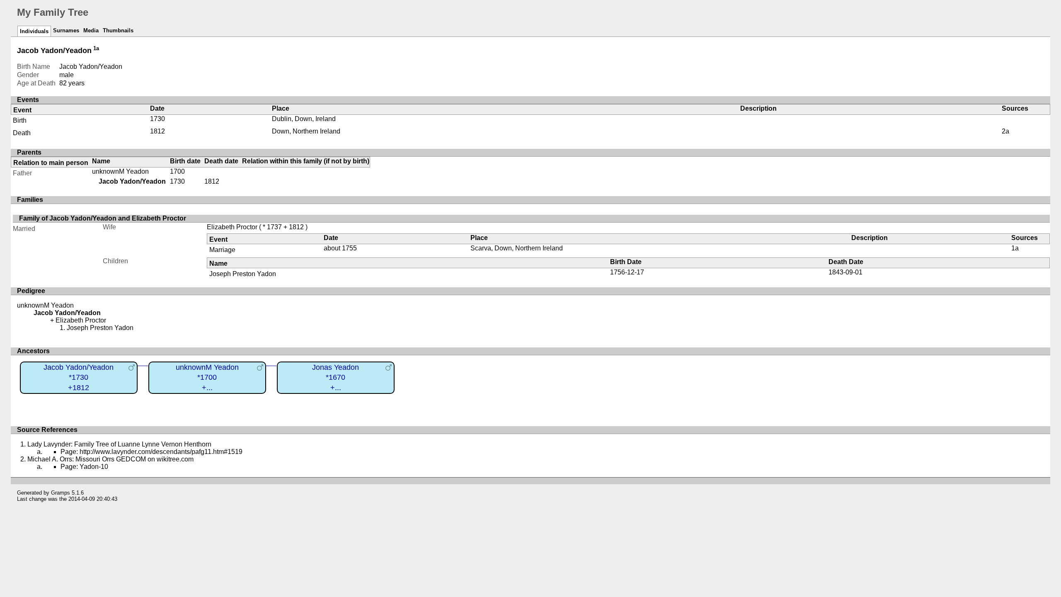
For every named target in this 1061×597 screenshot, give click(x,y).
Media (91, 30)
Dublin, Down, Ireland (304, 118)
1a (96, 48)
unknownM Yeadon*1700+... (207, 377)
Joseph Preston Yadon (242, 273)
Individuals (34, 31)
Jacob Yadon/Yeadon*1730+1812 (79, 377)
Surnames (66, 30)
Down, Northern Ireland (306, 131)
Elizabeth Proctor (232, 227)
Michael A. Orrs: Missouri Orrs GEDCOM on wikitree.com (110, 459)
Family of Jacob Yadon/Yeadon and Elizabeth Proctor (102, 218)
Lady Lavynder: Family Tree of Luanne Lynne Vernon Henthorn (119, 444)
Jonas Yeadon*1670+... (335, 377)
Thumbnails (118, 30)
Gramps (60, 493)
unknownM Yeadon (120, 171)
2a (1005, 131)
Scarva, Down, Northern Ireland (516, 248)
